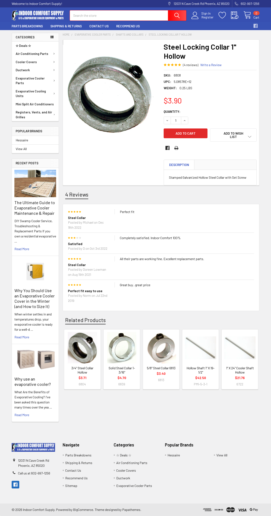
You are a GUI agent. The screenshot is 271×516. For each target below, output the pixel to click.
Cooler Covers (26, 62)
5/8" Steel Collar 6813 (161, 368)
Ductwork (23, 70)
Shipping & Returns (66, 26)
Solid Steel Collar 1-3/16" (122, 370)
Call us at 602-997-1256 (34, 473)
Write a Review (211, 65)
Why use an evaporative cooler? (32, 381)
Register (207, 17)
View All (21, 149)
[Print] (176, 148)
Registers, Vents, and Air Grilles (34, 114)
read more (21, 249)
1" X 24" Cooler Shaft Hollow (240, 370)
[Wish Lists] (224, 15)
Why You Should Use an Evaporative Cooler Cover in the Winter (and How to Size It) (34, 298)
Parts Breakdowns (27, 26)
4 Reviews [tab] (76, 194)
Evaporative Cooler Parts (30, 80)
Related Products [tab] (85, 320)
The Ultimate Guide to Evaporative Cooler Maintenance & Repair (34, 208)
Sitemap (71, 486)
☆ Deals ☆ (23, 45)
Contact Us (99, 26)
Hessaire (22, 140)
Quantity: (172, 111)
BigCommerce (83, 510)
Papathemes (131, 510)
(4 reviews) (190, 65)
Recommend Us (128, 26)
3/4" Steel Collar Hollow (82, 370)
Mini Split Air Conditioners (35, 104)
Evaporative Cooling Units (31, 93)
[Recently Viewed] (237, 15)
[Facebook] (255, 26)
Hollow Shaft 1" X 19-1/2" (200, 370)
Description (179, 165)
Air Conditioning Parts (32, 54)
